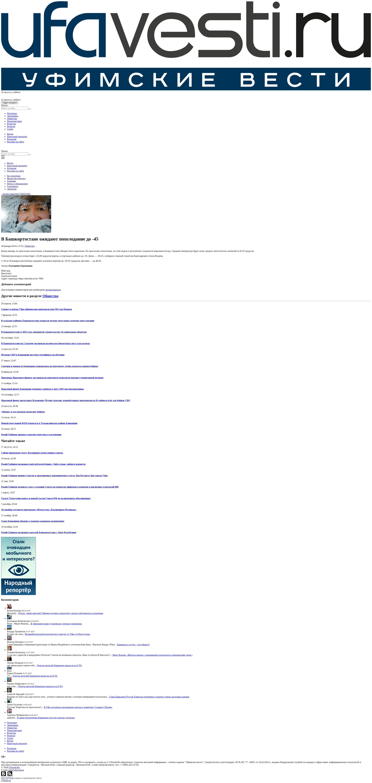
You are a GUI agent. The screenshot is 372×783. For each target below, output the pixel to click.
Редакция (11, 139)
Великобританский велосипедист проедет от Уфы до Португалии (57, 634)
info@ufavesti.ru (16, 770)
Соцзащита (12, 186)
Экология (11, 189)
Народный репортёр (17, 136)
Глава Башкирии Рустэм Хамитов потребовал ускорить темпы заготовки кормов (149, 697)
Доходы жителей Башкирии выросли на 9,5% (59, 665)
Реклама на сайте (15, 142)
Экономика (12, 116)
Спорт (10, 129)
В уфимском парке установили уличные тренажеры (56, 623)
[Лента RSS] (10, 775)
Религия (11, 126)
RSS (28, 194)
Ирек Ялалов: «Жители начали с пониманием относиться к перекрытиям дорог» (153, 655)
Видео (10, 134)
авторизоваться (53, 290)
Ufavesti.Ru (14, 767)
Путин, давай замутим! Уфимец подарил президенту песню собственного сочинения (60, 613)
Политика (12, 113)
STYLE (7, 778)
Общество (12, 118)
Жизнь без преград (16, 178)
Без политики (13, 176)
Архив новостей (10, 194)
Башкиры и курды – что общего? (133, 644)
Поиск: (4, 105)
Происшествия (14, 121)
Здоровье (11, 181)
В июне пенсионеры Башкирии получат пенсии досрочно (46, 717)
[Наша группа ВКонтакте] (3, 775)
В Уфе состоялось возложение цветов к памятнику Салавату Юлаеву (78, 707)
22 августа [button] (6, 92)
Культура (11, 124)
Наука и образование (17, 183)
